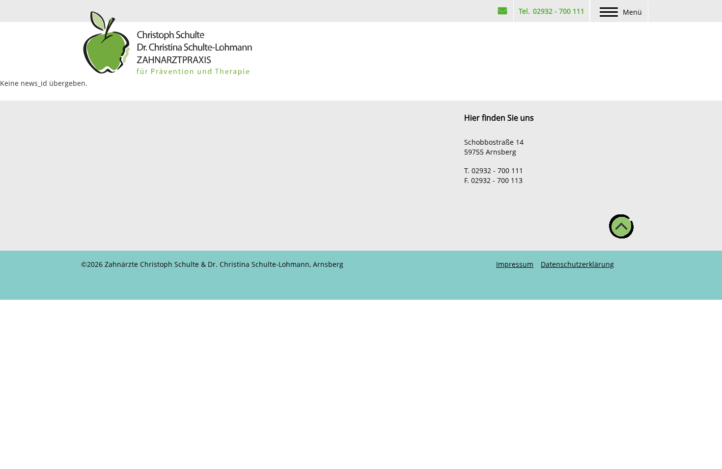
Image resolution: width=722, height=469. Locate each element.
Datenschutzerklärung (577, 264)
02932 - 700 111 (557, 11)
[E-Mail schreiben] (502, 11)
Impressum (514, 264)
